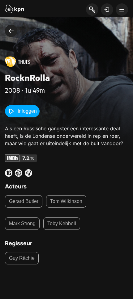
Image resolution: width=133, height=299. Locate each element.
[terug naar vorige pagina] (11, 31)
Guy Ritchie (22, 258)
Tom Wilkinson (66, 201)
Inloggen (27, 111)
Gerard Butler (23, 201)
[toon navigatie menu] (122, 9)
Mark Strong (22, 223)
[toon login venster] (107, 9)
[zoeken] (92, 10)
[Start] (14, 9)
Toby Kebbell (61, 223)
